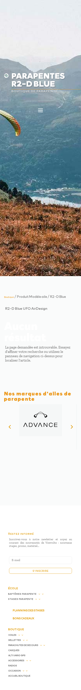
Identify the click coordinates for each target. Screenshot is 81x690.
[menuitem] (40, 32)
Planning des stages (28, 610)
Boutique (9, 296)
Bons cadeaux (23, 618)
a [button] (71, 9)
